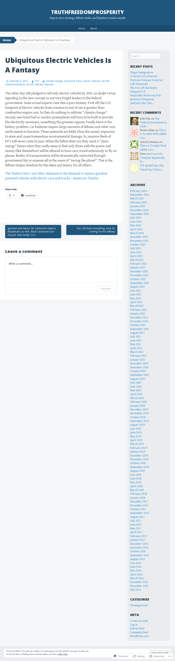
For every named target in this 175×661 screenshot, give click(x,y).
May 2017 (135, 528)
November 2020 (139, 367)
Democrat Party (73, 81)
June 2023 (136, 252)
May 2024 (135, 225)
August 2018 (137, 471)
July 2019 (135, 428)
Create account (139, 621)
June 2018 (136, 478)
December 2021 (139, 317)
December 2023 (139, 237)
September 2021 (139, 329)
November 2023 (139, 241)
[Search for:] (145, 56)
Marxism (49, 84)
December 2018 (139, 455)
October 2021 (138, 325)
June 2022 (136, 294)
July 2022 (135, 290)
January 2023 (137, 267)
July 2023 (135, 248)
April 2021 (136, 348)
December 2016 (139, 544)
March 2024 (137, 233)
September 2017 (139, 513)
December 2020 (139, 363)
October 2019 (138, 417)
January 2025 (137, 206)
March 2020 (137, 398)
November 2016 (139, 547)
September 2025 (139, 194)
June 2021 (136, 340)
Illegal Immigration (141, 72)
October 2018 (138, 463)
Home (81, 28)
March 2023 (137, 260)
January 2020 (137, 405)
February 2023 (138, 263)
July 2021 (135, 336)
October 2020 (138, 371)
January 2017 (137, 540)
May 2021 (135, 344)
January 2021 (137, 359)
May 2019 (135, 436)
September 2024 (139, 214)
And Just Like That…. (142, 103)
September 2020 (139, 375)
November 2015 (139, 586)
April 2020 (136, 394)
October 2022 (138, 279)
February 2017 (138, 536)
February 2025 (138, 202)
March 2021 (137, 352)
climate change (54, 81)
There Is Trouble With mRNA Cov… (153, 134)
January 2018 (137, 497)
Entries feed (137, 628)
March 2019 (137, 444)
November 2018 (139, 459)
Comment (105, 288)
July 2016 (135, 563)
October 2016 (138, 551)
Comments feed (139, 632)
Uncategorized (138, 605)
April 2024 (136, 229)
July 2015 (135, 589)
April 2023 (136, 256)
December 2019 (139, 409)
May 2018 (135, 482)
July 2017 (135, 520)
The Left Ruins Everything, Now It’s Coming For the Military (95, 230)
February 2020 (138, 402)
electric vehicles (91, 81)
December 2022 (139, 271)
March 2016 (137, 578)
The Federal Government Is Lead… (153, 122)
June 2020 (136, 386)
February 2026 (138, 191)
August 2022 (137, 286)
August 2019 (137, 425)
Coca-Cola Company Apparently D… (152, 157)
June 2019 (136, 432)
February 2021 (138, 355)
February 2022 (138, 310)
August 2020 (137, 379)
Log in (134, 624)
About (93, 28)
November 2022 (139, 275)
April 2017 (136, 532)
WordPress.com (139, 636)
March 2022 (137, 306)
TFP (37, 81)
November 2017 (139, 505)
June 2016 (136, 567)
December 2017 (139, 501)
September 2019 (139, 421)
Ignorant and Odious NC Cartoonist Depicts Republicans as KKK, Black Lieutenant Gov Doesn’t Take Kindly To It (32, 232)
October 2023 (138, 244)
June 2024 (136, 221)
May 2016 (135, 570)
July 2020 (135, 382)
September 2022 (139, 283)
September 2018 (139, 467)
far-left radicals (34, 84)
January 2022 (137, 313)
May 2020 (135, 390)
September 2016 (139, 555)
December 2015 (139, 582)
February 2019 (138, 448)
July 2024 (135, 217)
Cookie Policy (62, 654)
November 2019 (139, 413)
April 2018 (136, 486)
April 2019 (136, 440)
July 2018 (135, 475)
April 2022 (136, 302)
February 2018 (138, 494)
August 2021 (137, 333)
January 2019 (137, 451)
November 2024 (139, 210)
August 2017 (137, 517)
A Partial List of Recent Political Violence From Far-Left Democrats (146, 80)
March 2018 (137, 490)
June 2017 (136, 524)
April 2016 (136, 574)
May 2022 (135, 298)
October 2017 (138, 509)
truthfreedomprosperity (87, 12)
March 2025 (137, 198)
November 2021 (139, 321)
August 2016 (137, 559)
